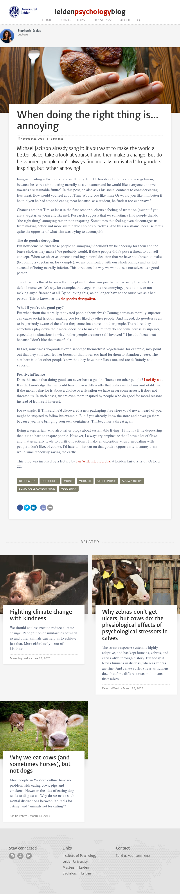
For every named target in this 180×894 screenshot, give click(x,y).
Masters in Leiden (76, 867)
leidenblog (90, 11)
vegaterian (68, 489)
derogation (27, 481)
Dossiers (101, 20)
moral (68, 481)
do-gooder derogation (78, 298)
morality (85, 481)
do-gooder (50, 481)
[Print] (50, 508)
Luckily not (153, 379)
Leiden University (75, 861)
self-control (106, 481)
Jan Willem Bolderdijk (93, 461)
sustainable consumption (37, 489)
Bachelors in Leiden (77, 873)
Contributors (73, 20)
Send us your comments (133, 855)
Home (47, 20)
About (125, 20)
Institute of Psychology (79, 855)
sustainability (132, 481)
